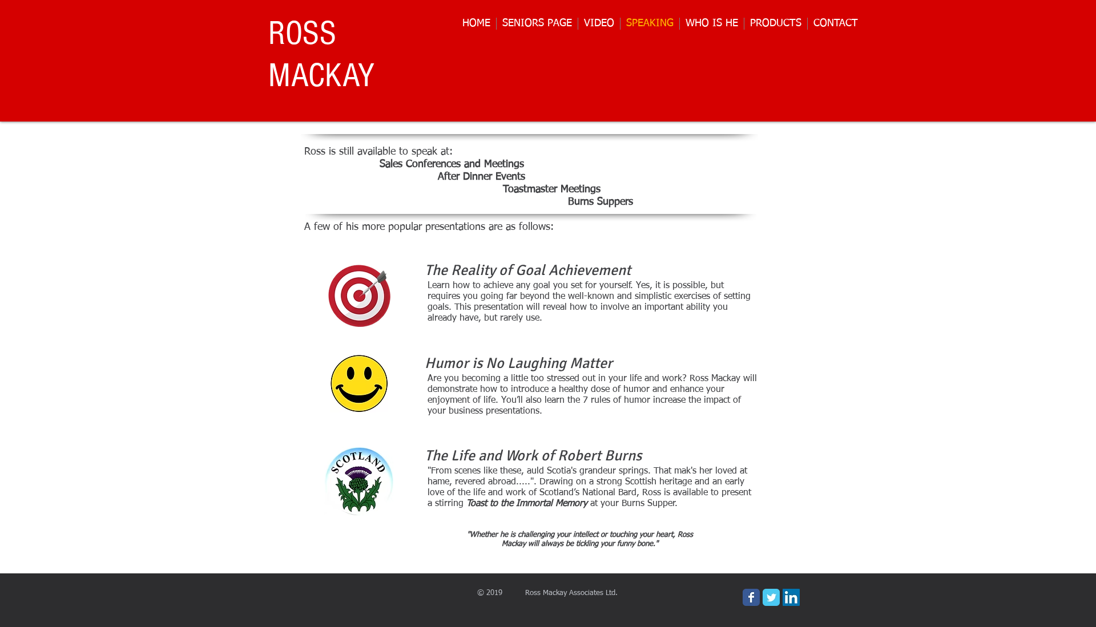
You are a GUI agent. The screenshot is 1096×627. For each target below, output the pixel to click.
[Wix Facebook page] (751, 597)
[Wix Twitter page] (771, 597)
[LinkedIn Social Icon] (791, 597)
